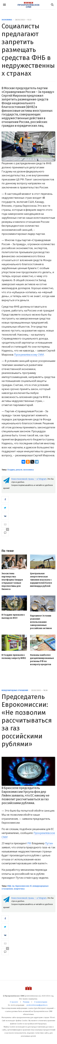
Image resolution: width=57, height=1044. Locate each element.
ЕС (31, 886)
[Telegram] (37, 462)
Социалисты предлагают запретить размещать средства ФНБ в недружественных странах (28, 49)
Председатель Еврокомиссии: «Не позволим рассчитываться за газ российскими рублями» (27, 720)
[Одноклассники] (28, 462)
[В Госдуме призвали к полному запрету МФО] (14, 643)
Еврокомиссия (22, 886)
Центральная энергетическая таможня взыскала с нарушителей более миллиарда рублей (41, 579)
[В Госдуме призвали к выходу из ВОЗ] (14, 603)
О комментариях (40, 1002)
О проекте (14, 1002)
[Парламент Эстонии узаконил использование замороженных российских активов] (42, 604)
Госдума (11, 470)
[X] (32, 462)
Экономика (7, 20)
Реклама (26, 1002)
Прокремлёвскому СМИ (29, 354)
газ (13, 886)
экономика (28, 470)
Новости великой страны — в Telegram (29, 479)
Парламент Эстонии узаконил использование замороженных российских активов (41, 622)
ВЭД (9, 886)
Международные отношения (15, 690)
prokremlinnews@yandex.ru (37, 1005)
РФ (29, 843)
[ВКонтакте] (23, 462)
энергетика (19, 889)
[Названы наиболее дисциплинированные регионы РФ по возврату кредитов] (42, 643)
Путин (49, 843)
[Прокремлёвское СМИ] (28, 5)
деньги (19, 470)
